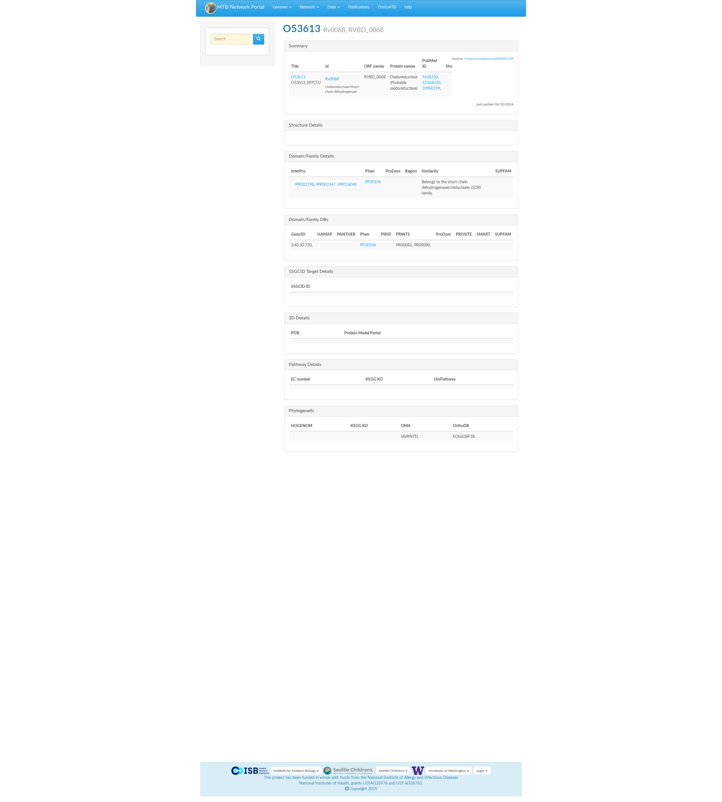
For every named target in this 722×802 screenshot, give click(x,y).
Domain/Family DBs (308, 219)
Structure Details (306, 125)
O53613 (298, 77)
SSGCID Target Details (311, 271)
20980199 (431, 88)
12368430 (431, 83)
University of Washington (447, 770)
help (408, 7)
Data (332, 7)
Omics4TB (387, 7)
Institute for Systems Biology (295, 770)
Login (480, 770)
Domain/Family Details (311, 156)
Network (308, 7)
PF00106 (373, 182)
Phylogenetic (301, 410)
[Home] (211, 8)
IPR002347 (326, 185)
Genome (281, 7)
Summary (298, 46)
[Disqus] (402, 539)
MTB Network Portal (240, 7)
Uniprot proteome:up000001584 (489, 58)
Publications (358, 7)
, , (326, 185)
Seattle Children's (392, 770)
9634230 (430, 77)
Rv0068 (332, 79)
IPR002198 (304, 185)
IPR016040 (347, 185)
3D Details (299, 318)
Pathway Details (305, 364)
